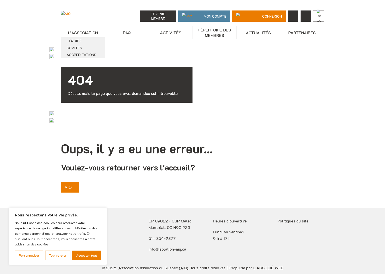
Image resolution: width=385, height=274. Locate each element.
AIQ (68, 187)
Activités (170, 32)
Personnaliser (29, 255)
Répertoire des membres (214, 32)
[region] (58, 236)
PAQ (127, 32)
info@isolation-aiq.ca (167, 249)
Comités (74, 47)
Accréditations (81, 54)
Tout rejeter (58, 255)
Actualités (258, 32)
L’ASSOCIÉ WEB (268, 267)
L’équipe (74, 40)
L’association (83, 32)
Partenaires (302, 32)
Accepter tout (86, 255)
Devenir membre (158, 16)
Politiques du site (292, 221)
